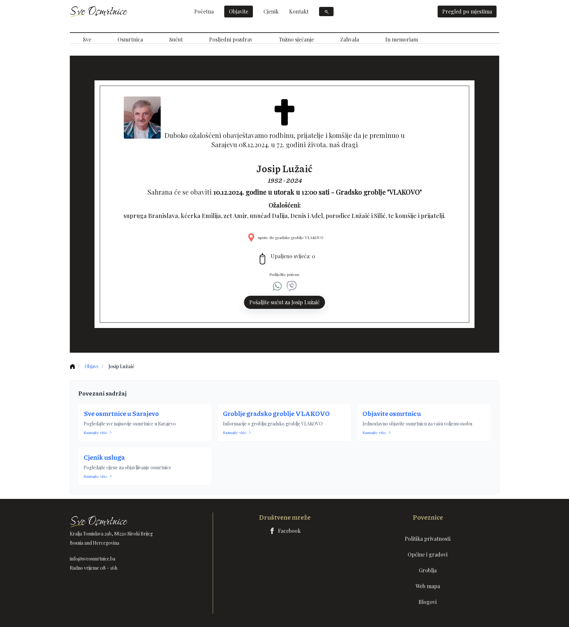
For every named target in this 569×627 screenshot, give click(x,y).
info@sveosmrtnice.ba (92, 559)
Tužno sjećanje (296, 39)
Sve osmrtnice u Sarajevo (121, 413)
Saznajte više (95, 432)
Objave (92, 366)
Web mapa (428, 586)
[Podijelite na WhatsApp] (277, 286)
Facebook (289, 530)
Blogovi (428, 601)
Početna (204, 11)
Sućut (176, 39)
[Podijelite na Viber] (291, 286)
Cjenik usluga (104, 457)
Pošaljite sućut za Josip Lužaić (284, 302)
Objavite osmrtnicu (392, 413)
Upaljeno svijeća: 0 (293, 256)
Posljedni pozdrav (231, 39)
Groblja (428, 570)
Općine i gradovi (427, 554)
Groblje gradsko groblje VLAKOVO (276, 413)
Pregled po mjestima (467, 11)
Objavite (238, 11)
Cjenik (271, 11)
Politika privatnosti (427, 538)
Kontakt (299, 11)
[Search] (326, 11)
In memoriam (401, 39)
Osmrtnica (130, 39)
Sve (87, 39)
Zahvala (349, 39)
